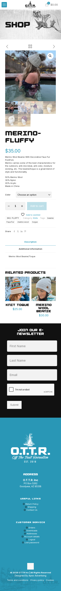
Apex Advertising (37, 575)
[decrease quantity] (8, 206)
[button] (50, 56)
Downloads (31, 530)
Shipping (32, 507)
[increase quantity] (22, 206)
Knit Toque (17, 305)
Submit (14, 404)
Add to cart (36, 205)
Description (30, 242)
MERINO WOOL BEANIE (44, 308)
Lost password (32, 542)
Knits (35, 218)
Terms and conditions (17, 580)
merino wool (23, 222)
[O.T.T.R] (30, 5)
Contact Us (31, 510)
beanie (50, 218)
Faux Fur (10, 222)
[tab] (30, 241)
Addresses (32, 533)
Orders (31, 527)
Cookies (50, 580)
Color (7, 194)
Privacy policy (37, 580)
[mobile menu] (4, 4)
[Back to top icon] (30, 566)
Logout (31, 539)
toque (35, 222)
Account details (32, 536)
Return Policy (31, 504)
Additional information (30, 249)
